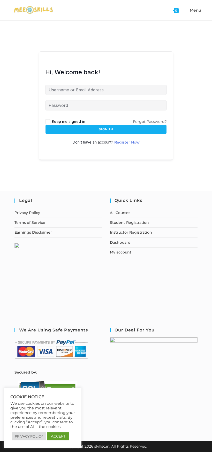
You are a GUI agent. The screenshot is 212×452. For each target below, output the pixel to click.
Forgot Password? (150, 121)
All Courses (120, 212)
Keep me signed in (68, 121)
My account (120, 252)
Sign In (106, 129)
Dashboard (120, 242)
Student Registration (129, 222)
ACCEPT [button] (58, 436)
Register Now (127, 142)
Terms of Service (29, 222)
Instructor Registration (131, 232)
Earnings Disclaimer (33, 232)
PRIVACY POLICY (29, 436)
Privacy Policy (27, 212)
